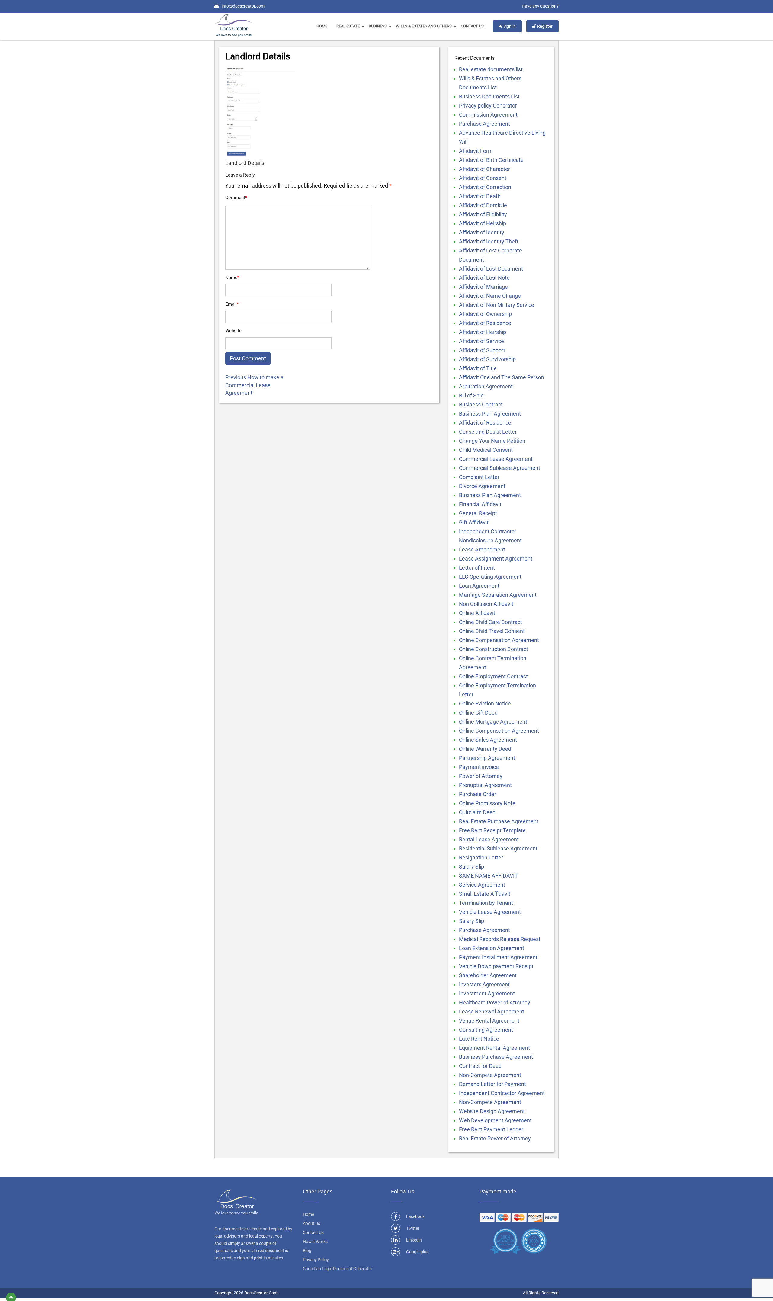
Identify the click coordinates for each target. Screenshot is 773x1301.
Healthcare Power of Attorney (494, 1002)
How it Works (315, 1241)
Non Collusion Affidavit (486, 604)
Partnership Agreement (487, 758)
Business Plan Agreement (490, 413)
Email (232, 304)
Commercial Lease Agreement (496, 459)
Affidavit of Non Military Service (496, 305)
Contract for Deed (480, 1066)
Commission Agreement (488, 114)
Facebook (415, 1216)
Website (233, 330)
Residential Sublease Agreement (498, 848)
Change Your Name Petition (492, 441)
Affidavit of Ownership (485, 314)
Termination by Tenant (486, 903)
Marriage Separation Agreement (498, 595)
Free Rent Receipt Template (492, 830)
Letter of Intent (477, 567)
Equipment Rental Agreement (494, 1048)
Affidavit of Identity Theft (488, 241)
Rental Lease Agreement (489, 839)
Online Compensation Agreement (499, 640)
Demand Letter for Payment (492, 1084)
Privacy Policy (316, 1259)
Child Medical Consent (486, 450)
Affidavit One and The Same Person (501, 377)
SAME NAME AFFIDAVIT (488, 875)
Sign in (509, 26)
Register (544, 26)
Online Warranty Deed (485, 749)
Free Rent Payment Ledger (491, 1129)
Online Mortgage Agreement (493, 721)
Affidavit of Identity (481, 232)
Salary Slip (471, 866)
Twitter (412, 1228)
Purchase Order (477, 794)
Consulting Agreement (486, 1029)
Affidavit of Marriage (483, 287)
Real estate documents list (491, 69)
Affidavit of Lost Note (484, 278)
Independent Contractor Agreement (502, 1093)
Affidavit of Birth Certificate (491, 160)
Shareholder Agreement (488, 975)
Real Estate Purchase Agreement (498, 821)
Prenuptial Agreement (485, 785)
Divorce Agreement (482, 486)
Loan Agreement (479, 586)
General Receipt (478, 513)
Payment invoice (479, 767)
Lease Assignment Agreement (495, 558)
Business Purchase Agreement (496, 1057)
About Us (311, 1223)
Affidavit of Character (484, 169)
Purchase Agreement (484, 123)
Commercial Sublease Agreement (499, 468)
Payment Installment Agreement (498, 957)
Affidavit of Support (482, 350)
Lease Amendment (482, 549)
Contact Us (472, 26)
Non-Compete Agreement (490, 1075)
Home (321, 26)
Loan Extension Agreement (491, 948)
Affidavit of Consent (482, 178)
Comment (236, 197)
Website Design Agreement (492, 1111)
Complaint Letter (479, 477)
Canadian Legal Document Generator (337, 1268)
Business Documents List (489, 96)
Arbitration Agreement (486, 386)
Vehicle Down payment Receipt (496, 966)
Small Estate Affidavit (484, 894)
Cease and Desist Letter (488, 432)
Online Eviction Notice (485, 703)
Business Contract (481, 404)
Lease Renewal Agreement (491, 1011)
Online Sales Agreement (488, 740)
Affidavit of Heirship (482, 223)
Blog (307, 1250)
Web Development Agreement (495, 1120)
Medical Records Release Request (499, 939)
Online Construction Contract (493, 649)
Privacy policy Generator (488, 105)
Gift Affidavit (474, 522)
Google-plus (417, 1251)
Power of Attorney (480, 776)
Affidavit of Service (481, 341)
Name (232, 277)
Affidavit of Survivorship (487, 359)
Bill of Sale (471, 395)
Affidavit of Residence (485, 323)
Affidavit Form (476, 151)
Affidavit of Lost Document (491, 268)
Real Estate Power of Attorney (495, 1138)
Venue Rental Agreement (489, 1020)
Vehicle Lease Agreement (490, 912)
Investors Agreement (484, 984)
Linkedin (414, 1240)
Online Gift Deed (478, 712)
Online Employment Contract (493, 676)
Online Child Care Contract (490, 622)
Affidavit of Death (480, 196)
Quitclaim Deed (477, 812)
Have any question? (540, 6)
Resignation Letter (481, 857)
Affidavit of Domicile (483, 205)
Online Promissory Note (487, 803)
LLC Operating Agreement (490, 576)
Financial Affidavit (480, 504)
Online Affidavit (477, 613)
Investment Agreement (487, 993)
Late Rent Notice (479, 1039)
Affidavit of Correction (485, 187)
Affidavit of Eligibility (483, 214)
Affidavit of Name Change (490, 296)
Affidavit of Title (478, 368)
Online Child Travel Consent (492, 631)
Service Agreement (482, 885)
